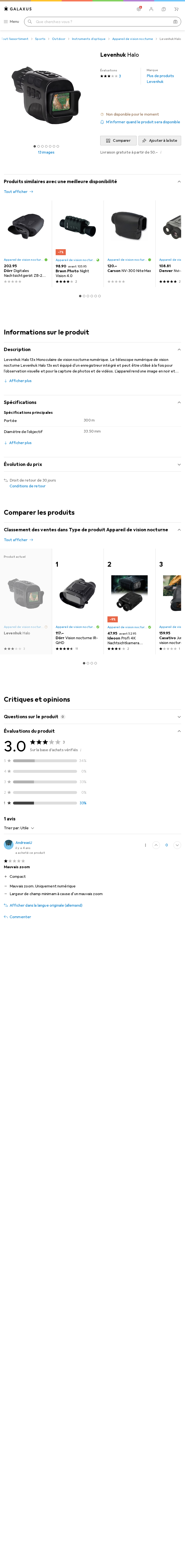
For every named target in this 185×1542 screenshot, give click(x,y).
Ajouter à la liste (163, 140)
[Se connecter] (151, 9)
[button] (140, 114)
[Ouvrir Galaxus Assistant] (164, 9)
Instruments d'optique (89, 39)
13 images (46, 152)
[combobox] (26, 828)
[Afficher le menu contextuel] (145, 845)
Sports (40, 39)
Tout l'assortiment (14, 39)
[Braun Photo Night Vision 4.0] (78, 243)
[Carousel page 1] (80, 296)
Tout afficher (15, 191)
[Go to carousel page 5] (95, 296)
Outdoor (58, 39)
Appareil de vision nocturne (132, 39)
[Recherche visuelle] (175, 21)
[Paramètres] (139, 9)
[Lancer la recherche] (30, 21)
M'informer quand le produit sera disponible (143, 122)
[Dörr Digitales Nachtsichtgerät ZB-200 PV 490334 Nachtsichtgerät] (26, 243)
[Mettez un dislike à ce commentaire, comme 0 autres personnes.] (177, 845)
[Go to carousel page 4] (92, 296)
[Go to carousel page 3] (88, 296)
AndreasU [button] (23, 842)
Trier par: (12, 828)
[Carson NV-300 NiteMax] (129, 243)
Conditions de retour (28, 486)
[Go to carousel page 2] (84, 296)
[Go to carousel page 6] (99, 296)
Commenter (20, 917)
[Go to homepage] (18, 8)
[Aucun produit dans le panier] (176, 9)
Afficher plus (20, 380)
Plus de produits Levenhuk (160, 76)
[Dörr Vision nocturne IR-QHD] (78, 601)
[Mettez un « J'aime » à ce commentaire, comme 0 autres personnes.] (156, 845)
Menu (14, 21)
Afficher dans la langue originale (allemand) (46, 905)
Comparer (121, 140)
